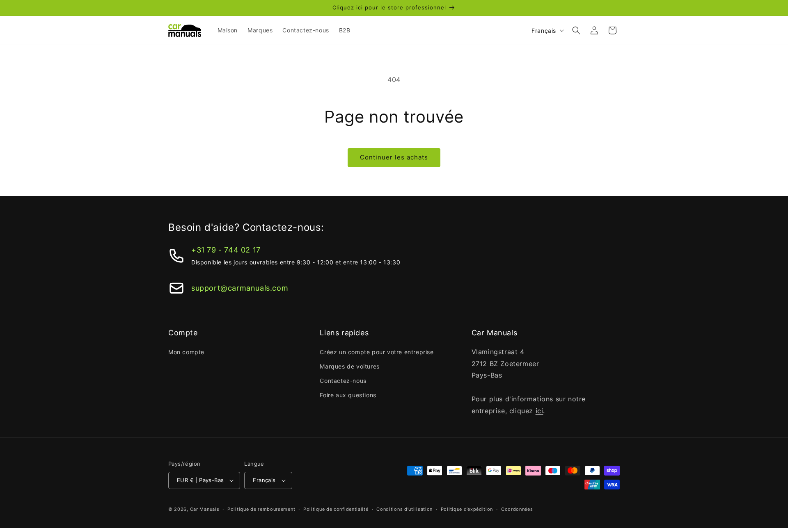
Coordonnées (517, 509)
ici (539, 411)
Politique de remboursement (261, 509)
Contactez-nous (343, 380)
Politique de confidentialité (336, 509)
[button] (576, 30)
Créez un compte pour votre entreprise (376, 351)
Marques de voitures (349, 366)
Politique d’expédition (467, 509)
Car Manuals (205, 509)
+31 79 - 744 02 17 (226, 250)
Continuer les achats (394, 157)
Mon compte (186, 351)
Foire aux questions (348, 394)
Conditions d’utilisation (404, 509)
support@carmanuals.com (239, 288)
